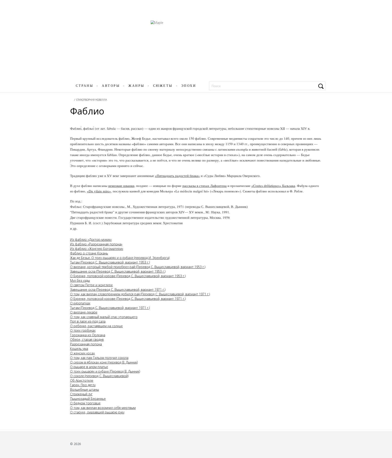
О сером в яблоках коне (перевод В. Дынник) (104, 362)
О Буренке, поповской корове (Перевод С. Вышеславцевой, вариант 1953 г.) (128, 276)
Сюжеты (163, 85)
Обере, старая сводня (87, 339)
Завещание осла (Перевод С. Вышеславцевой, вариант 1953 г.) (117, 271)
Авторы (111, 85)
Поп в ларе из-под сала (87, 321)
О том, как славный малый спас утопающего (103, 317)
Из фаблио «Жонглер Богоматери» (96, 248)
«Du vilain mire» (99, 191)
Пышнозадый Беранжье (88, 398)
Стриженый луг (81, 394)
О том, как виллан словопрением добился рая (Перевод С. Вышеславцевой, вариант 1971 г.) (140, 294)
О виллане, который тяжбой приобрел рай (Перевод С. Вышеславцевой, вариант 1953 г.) (137, 267)
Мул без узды (80, 280)
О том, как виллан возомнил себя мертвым (103, 408)
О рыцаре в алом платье (89, 367)
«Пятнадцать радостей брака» (177, 175)
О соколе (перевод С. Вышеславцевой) (99, 376)
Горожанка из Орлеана (87, 335)
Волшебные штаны (84, 389)
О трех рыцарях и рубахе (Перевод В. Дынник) (105, 371)
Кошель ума (79, 348)
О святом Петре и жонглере (91, 285)
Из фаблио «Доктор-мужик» (91, 239)
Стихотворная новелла (91, 99)
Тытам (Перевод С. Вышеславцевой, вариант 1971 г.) (110, 308)
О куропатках (80, 303)
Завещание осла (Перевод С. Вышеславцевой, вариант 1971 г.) (117, 289)
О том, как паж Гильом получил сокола (99, 358)
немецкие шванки (121, 185)
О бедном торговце (85, 403)
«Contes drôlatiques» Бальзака (273, 185)
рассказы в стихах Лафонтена (204, 185)
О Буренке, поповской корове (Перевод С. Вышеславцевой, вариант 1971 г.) (128, 298)
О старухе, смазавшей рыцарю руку (97, 412)
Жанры (136, 85)
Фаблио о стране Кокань (89, 253)
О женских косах (82, 353)
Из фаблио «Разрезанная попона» (96, 244)
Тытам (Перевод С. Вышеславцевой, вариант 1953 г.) (110, 262)
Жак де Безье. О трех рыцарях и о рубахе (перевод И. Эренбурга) (119, 258)
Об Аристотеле (81, 380)
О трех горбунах (83, 330)
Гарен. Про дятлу (83, 385)
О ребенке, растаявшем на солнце (96, 326)
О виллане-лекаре (83, 312)
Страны (84, 85)
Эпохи (188, 85)
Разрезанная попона (86, 344)
